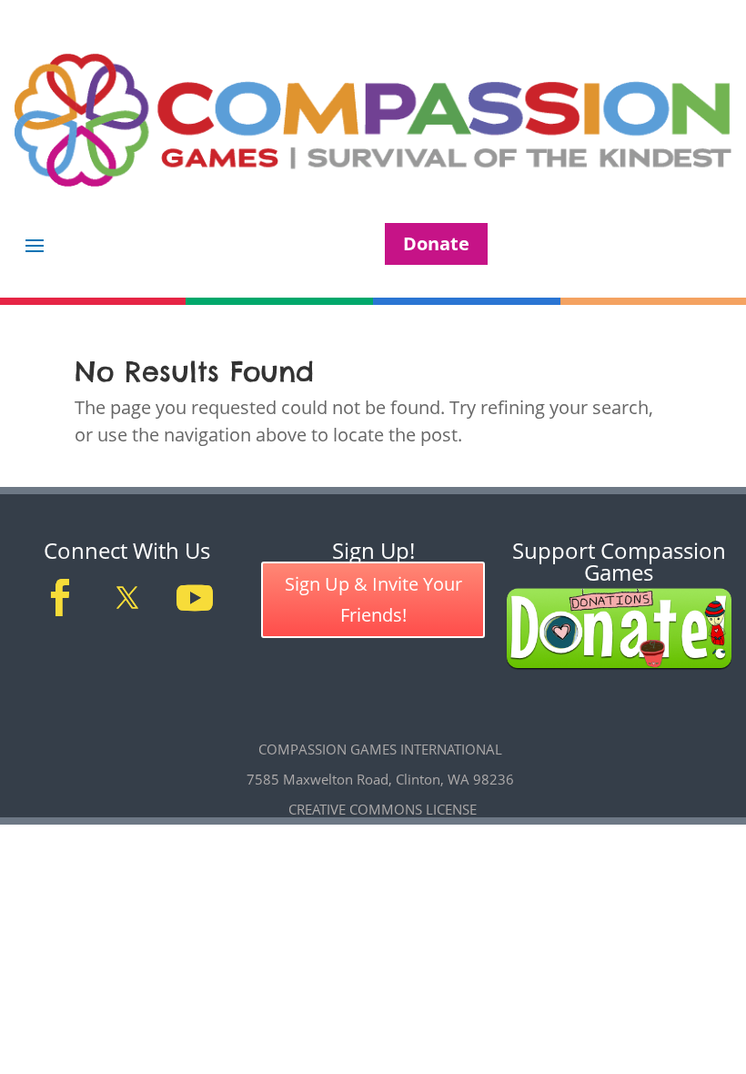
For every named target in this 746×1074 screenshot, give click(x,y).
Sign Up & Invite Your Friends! (373, 599)
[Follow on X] (127, 598)
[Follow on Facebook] (60, 598)
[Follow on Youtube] (194, 598)
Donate (436, 243)
